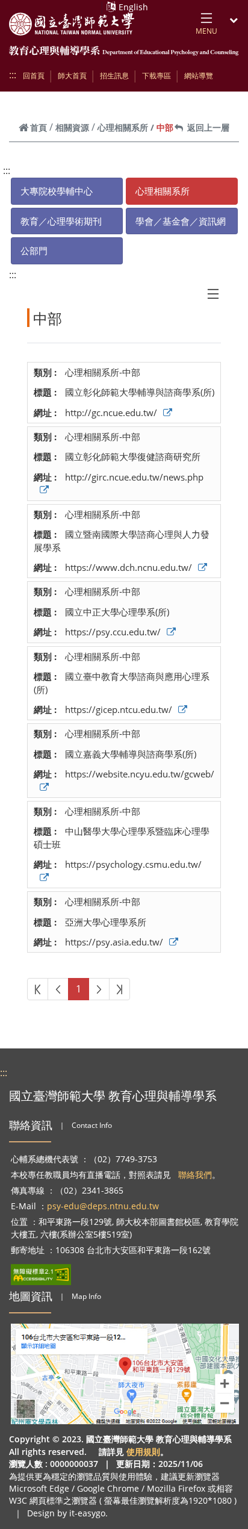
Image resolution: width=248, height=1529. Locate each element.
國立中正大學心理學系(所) (117, 612)
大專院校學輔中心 (56, 191)
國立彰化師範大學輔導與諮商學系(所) (139, 392)
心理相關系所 (123, 127)
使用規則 (143, 1451)
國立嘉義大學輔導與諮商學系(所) (130, 754)
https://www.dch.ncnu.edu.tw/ (128, 567)
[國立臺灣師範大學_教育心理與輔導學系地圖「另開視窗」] (125, 1374)
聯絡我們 (195, 1174)
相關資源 (72, 127)
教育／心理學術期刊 (61, 221)
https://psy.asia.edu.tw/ (114, 942)
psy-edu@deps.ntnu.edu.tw (103, 1206)
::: (12, 74)
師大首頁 (72, 75)
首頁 (38, 127)
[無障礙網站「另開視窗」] (41, 1274)
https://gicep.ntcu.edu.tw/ (118, 709)
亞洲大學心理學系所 (105, 922)
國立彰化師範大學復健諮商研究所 (132, 456)
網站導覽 (198, 75)
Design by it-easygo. (67, 1513)
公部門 (34, 250)
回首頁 (34, 75)
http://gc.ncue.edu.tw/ (111, 412)
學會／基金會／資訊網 (180, 221)
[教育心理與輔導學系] (124, 51)
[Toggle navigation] (213, 294)
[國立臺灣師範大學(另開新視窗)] (71, 24)
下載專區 (156, 75)
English (133, 7)
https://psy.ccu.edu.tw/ (113, 632)
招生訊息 (114, 75)
